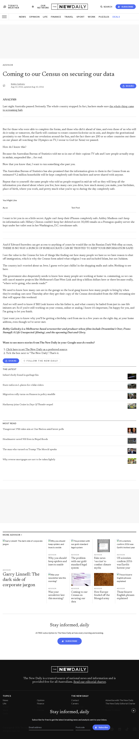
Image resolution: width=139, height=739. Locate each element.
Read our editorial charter (89, 681)
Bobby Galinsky (18, 84)
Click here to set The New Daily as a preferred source (36, 349)
